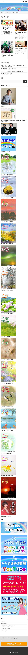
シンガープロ (4, 631)
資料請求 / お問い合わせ (14, 644)
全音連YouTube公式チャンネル (8, 626)
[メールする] (26, 2)
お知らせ (3, 621)
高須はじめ (8, 12)
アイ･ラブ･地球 (16, 12)
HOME (2, 12)
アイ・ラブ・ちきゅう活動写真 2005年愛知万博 (12, 71)
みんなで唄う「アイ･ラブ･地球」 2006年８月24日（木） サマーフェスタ (12, 66)
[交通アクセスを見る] (23, 2)
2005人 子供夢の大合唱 (7, 73)
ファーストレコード (5, 628)
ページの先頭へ (25, 652)
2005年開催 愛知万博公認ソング (8, 68)
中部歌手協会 (4, 623)
